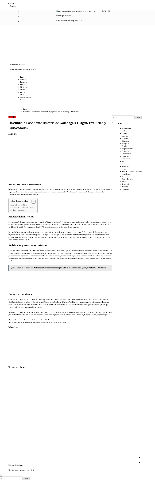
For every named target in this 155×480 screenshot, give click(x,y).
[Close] (1, 475)
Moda (22, 95)
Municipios (24, 87)
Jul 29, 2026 (11, 362)
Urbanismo (22, 334)
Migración (125, 166)
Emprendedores (127, 149)
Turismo (125, 187)
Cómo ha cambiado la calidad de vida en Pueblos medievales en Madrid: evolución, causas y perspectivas (12, 347)
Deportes (125, 136)
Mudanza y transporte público (132, 171)
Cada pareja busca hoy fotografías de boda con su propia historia (13, 405)
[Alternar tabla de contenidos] (32, 202)
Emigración (126, 143)
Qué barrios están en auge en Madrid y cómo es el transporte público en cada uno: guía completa (14, 444)
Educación (125, 141)
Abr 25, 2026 (35, 357)
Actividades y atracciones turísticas (23, 207)
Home (12, 3)
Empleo (124, 146)
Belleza (22, 92)
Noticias (23, 79)
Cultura (124, 133)
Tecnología (125, 184)
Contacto (13, 6)
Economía (23, 82)
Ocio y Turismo (25, 97)
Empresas (23, 85)
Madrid (22, 90)
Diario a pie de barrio (63, 16)
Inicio (22, 77)
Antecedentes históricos (19, 205)
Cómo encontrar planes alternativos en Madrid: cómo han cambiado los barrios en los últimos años (14, 384)
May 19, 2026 (23, 362)
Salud (124, 182)
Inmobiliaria (126, 159)
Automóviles (126, 128)
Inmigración (126, 156)
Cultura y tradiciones (18, 210)
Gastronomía (126, 154)
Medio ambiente (127, 164)
